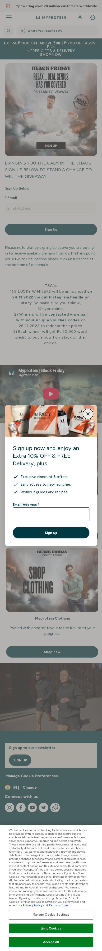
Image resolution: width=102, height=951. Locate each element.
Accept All (51, 942)
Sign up (51, 533)
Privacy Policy (32, 905)
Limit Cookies (51, 928)
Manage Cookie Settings (51, 914)
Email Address (26, 504)
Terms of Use (58, 905)
